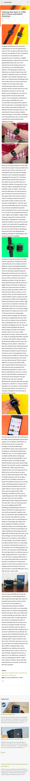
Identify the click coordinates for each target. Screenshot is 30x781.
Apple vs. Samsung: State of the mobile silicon (12, 739)
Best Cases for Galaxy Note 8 (8, 714)
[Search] (28, 2)
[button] (2, 21)
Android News (8, 2)
